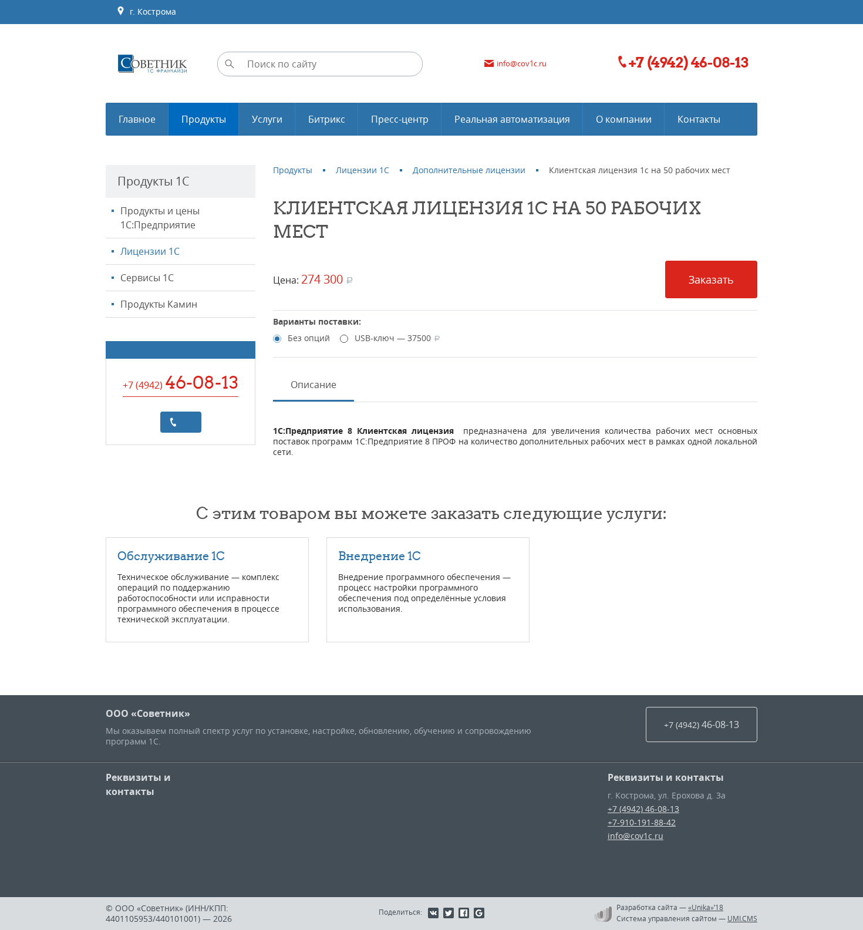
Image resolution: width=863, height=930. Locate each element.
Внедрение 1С (379, 555)
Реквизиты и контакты (138, 784)
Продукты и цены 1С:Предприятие (160, 217)
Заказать (711, 279)
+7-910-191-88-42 (642, 822)
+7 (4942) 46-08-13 (643, 808)
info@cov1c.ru (635, 835)
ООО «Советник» (148, 713)
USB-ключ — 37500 (397, 338)
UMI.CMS (742, 918)
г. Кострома (150, 11)
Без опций (309, 338)
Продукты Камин (158, 304)
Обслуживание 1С (171, 555)
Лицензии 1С (150, 251)
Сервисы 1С (147, 277)
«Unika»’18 (705, 907)
